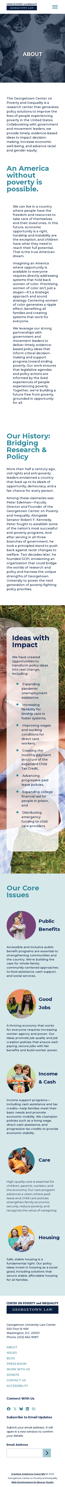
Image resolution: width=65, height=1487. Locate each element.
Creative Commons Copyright (28, 1474)
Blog (11, 1358)
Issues (12, 1352)
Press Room (17, 1363)
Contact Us (16, 1380)
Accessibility (17, 1386)
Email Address (17, 1444)
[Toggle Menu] (55, 6)
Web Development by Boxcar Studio (32, 1482)
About (12, 1347)
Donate (13, 1374)
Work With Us (18, 1369)
